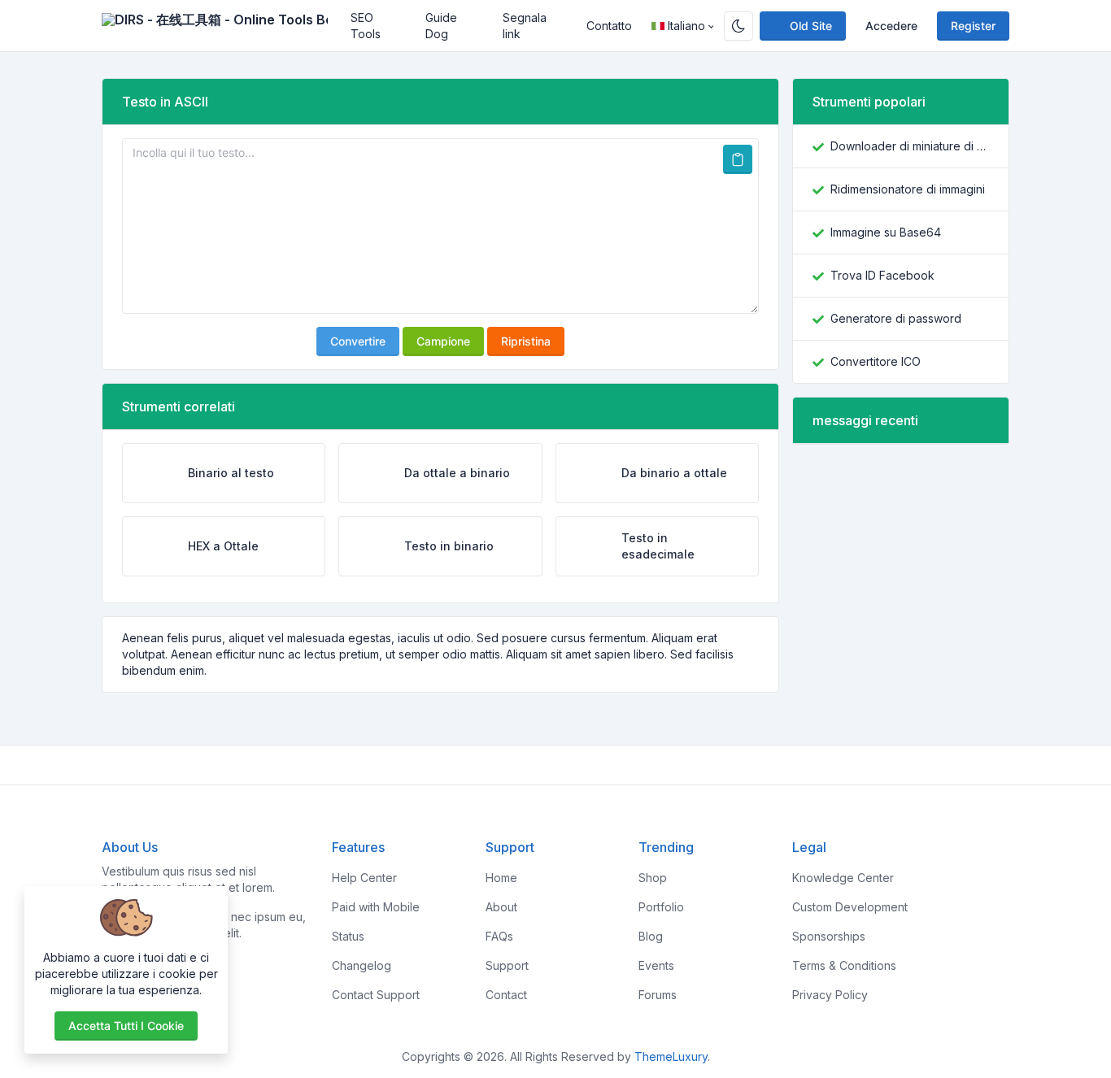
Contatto (609, 26)
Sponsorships (828, 936)
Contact (506, 995)
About (501, 907)
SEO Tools (366, 26)
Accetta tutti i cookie (126, 1025)
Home (501, 878)
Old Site (811, 26)
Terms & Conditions (844, 965)
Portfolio (661, 907)
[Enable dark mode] (738, 26)
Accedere (891, 26)
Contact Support (376, 995)
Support (507, 965)
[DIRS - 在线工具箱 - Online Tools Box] (221, 26)
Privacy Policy (830, 995)
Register (973, 26)
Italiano (686, 26)
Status (348, 936)
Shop (652, 878)
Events (656, 965)
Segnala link (525, 26)
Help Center (364, 878)
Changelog (361, 965)
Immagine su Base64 (885, 232)
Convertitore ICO (875, 361)
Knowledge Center (843, 878)
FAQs (499, 936)
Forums (657, 995)
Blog (650, 936)
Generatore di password (895, 318)
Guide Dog (441, 26)
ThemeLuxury (671, 1056)
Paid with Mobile (376, 907)
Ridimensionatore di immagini (907, 189)
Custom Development (850, 907)
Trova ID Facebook (882, 275)
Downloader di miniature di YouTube (909, 146)
